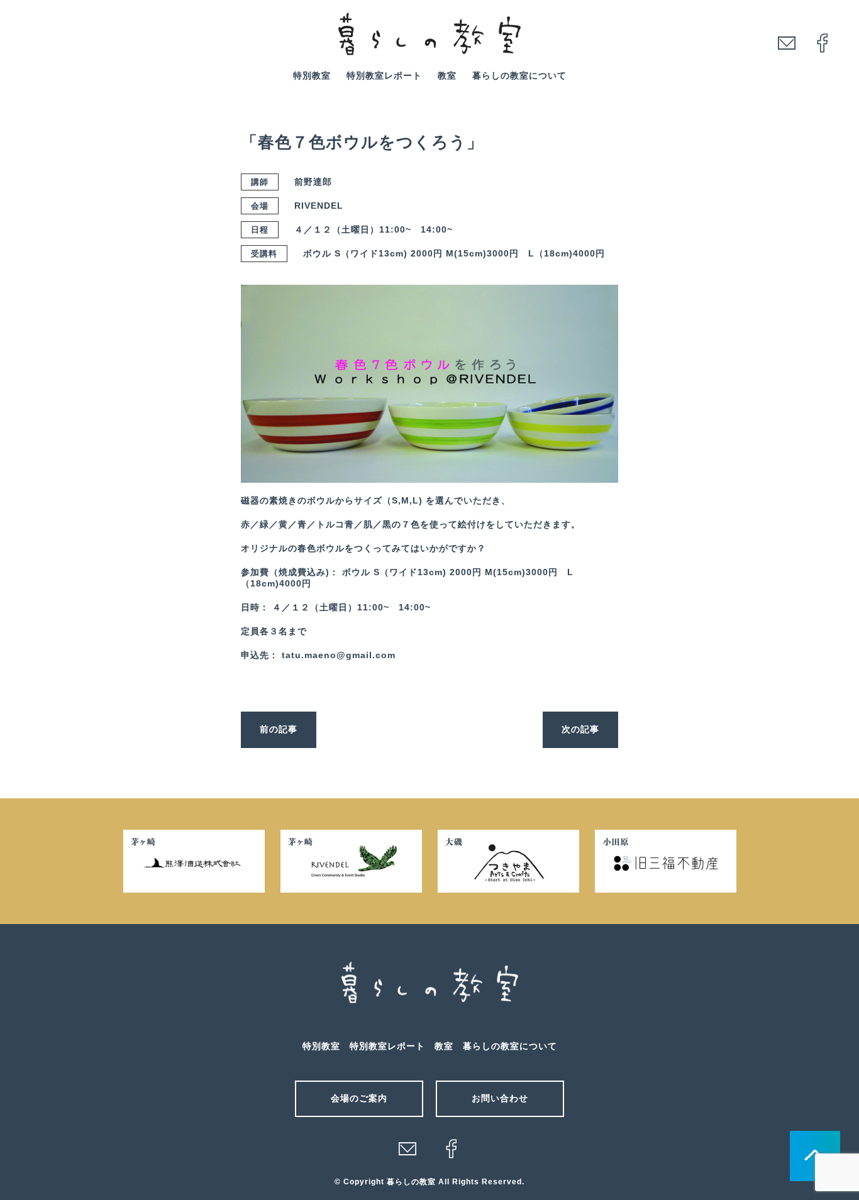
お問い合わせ (500, 1098)
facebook (822, 42)
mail (786, 42)
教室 (447, 75)
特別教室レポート (384, 75)
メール (407, 1148)
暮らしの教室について (519, 75)
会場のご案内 (359, 1098)
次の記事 (580, 729)
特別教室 (312, 75)
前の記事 (278, 729)
